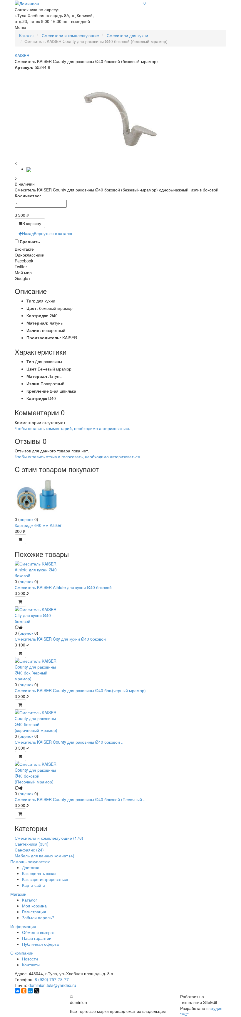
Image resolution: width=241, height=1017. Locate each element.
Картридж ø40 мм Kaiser (38, 525)
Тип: (30, 301)
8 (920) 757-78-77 (52, 979)
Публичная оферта (40, 944)
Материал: (37, 323)
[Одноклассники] (23, 990)
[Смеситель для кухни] (28, 169)
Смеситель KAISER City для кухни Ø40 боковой (60, 639)
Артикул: (24, 67)
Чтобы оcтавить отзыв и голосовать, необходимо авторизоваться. (78, 456)
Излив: (33, 330)
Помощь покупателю (30, 861)
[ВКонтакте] (17, 990)
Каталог (29, 900)
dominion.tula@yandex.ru (52, 985)
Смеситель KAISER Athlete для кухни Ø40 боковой (63, 587)
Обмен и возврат (38, 932)
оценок (26, 519)
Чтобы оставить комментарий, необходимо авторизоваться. (72, 428)
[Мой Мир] (30, 990)
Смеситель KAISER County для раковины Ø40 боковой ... (70, 742)
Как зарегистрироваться (45, 879)
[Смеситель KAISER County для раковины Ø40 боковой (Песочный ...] (37, 772)
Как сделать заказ (39, 873)
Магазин (18, 894)
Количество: (28, 196)
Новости (30, 959)
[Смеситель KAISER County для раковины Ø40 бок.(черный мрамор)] (37, 669)
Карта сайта (33, 885)
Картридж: (37, 315)
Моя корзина (34, 906)
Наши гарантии (36, 938)
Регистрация (34, 912)
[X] (36, 990)
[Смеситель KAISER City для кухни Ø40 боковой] (37, 615)
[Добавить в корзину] (20, 539)
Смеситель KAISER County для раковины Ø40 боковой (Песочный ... (81, 799)
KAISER (22, 55)
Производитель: (43, 337)
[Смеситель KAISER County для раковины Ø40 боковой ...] (37, 721)
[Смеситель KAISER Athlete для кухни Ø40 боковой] (37, 569)
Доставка (30, 867)
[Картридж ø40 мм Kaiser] (37, 495)
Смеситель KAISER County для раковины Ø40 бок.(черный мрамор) (80, 690)
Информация (23, 926)
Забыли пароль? (38, 917)
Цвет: (32, 308)
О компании (22, 953)
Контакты (31, 965)
